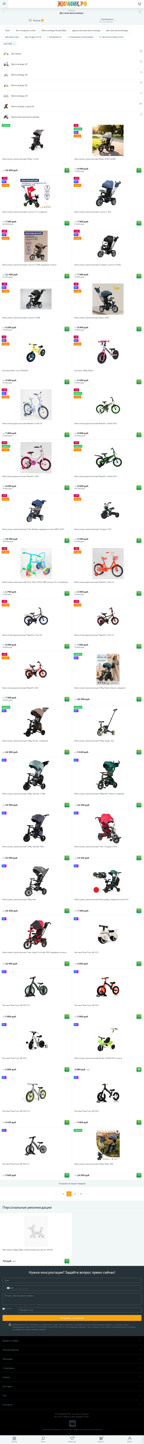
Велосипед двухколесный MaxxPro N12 (21, 688)
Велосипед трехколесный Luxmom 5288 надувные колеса (29, 265)
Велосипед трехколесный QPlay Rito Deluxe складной (99, 794)
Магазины (7, 1359)
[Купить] (67, 170)
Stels (7, 30)
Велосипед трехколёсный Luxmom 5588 (21, 318)
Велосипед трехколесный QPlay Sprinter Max (23, 846)
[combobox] (8, 1288)
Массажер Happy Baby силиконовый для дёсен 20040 (28, 1250)
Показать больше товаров (72, 1183)
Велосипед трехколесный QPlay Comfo (21, 159)
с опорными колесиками (80, 37)
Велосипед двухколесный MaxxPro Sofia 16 (22, 423)
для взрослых (12, 37)
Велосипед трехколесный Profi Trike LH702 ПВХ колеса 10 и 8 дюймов (35, 582)
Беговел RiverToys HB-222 (86, 952)
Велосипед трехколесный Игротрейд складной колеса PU (101, 899)
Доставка (7, 1386)
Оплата (6, 1377)
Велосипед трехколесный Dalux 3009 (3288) (95, 159)
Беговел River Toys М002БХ (15, 370)
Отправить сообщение (72, 1318)
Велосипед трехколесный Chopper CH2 (93, 529)
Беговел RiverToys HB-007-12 (16, 1164)
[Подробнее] (67, 1261)
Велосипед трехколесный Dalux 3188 (92, 318)
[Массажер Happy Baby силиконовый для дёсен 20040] (36, 1231)
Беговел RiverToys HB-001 (87, 1005)
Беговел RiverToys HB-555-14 (16, 1111)
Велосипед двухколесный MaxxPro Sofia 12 (94, 582)
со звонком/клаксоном (111, 37)
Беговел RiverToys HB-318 (14, 1058)
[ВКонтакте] (72, 1423)
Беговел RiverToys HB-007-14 (16, 1005)
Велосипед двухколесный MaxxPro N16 (21, 476)
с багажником (54, 37)
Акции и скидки (11, 1340)
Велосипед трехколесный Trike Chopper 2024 (96, 846)
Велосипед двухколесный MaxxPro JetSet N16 (96, 423)
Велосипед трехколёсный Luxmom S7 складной (25, 212)
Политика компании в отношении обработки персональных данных (72, 1429)
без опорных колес (26, 30)
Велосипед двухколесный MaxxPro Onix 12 (94, 635)
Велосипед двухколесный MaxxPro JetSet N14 (96, 476)
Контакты (7, 1404)
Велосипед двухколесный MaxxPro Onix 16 (22, 635)
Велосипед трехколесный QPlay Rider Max (94, 1164)
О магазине (8, 1368)
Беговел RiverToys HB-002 (87, 1111)
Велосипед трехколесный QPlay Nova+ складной (25, 741)
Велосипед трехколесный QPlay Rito (19, 899)
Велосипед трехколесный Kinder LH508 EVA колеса (98, 1058)
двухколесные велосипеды (86, 30)
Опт (5, 1395)
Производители (11, 1349)
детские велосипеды (117, 30)
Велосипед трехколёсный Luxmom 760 (93, 212)
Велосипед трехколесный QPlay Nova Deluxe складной (100, 688)
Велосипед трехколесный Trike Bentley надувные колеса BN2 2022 (33, 529)
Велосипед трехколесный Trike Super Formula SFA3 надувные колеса (34, 952)
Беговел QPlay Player (84, 370)
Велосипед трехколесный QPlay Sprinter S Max (24, 794)
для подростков (33, 37)
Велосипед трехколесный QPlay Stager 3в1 (94, 741)
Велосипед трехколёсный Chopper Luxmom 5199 (98, 265)
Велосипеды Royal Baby (54, 30)
